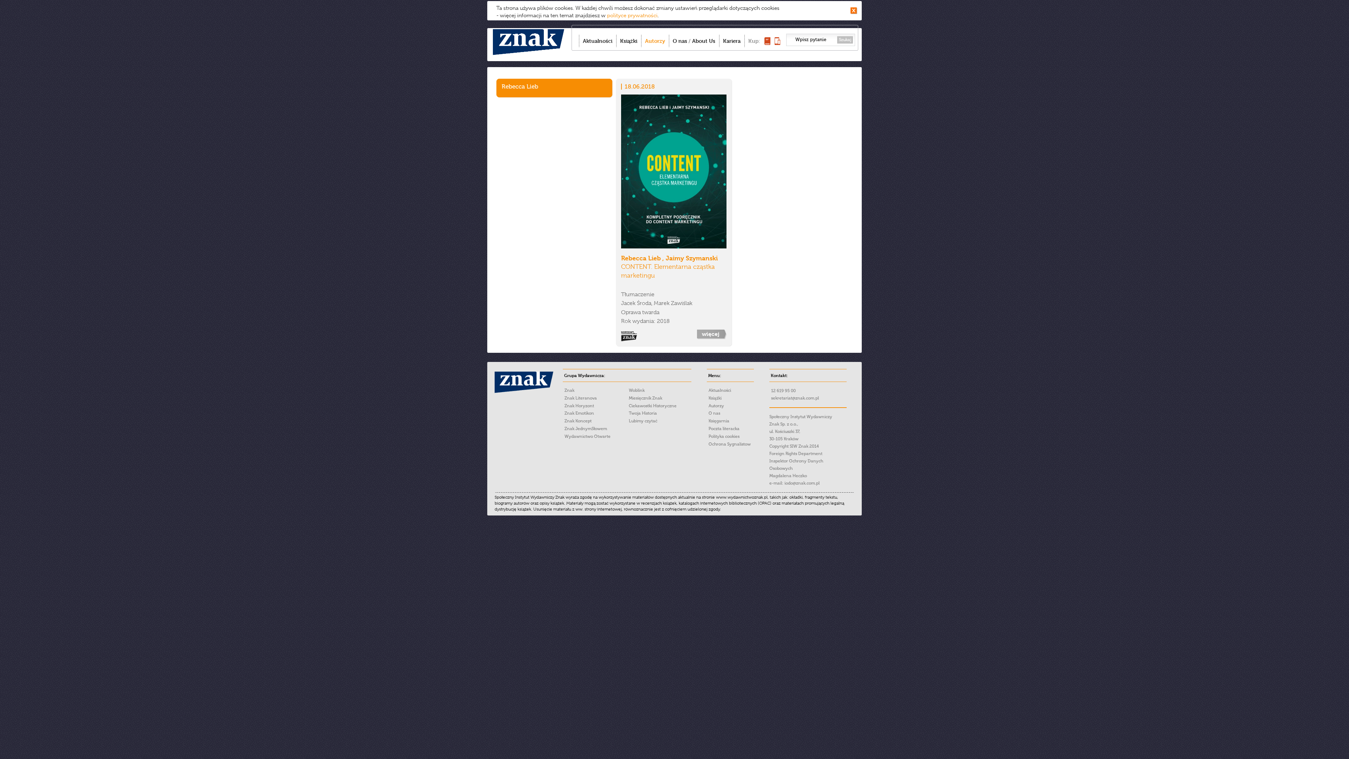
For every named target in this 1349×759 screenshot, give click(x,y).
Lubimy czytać (643, 421)
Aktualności (597, 41)
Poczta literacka (724, 428)
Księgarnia (719, 421)
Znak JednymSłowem (586, 428)
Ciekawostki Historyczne (653, 405)
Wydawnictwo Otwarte (588, 436)
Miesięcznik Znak (645, 398)
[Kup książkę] (767, 43)
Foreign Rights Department (795, 453)
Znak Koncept (578, 421)
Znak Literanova (581, 398)
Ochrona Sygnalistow (730, 444)
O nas (680, 41)
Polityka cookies (724, 436)
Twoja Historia (643, 413)
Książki (628, 41)
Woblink (637, 390)
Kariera (732, 41)
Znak (569, 390)
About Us (703, 41)
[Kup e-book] (777, 43)
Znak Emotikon (579, 413)
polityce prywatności (632, 15)
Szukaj (845, 39)
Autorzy (655, 41)
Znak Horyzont (579, 405)
